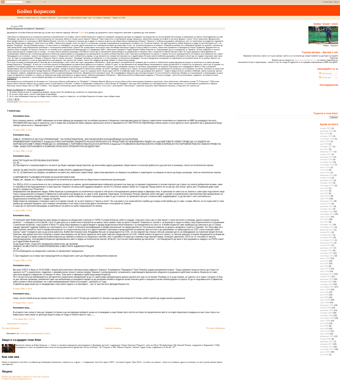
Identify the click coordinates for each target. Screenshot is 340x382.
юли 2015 (324, 188)
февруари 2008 (327, 336)
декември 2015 (326, 180)
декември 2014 (326, 206)
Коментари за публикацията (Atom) (35, 333)
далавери (34, 102)
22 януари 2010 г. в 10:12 (23, 303)
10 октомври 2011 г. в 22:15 (24, 319)
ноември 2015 (326, 183)
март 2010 (324, 271)
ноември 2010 (326, 250)
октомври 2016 (326, 162)
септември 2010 (327, 256)
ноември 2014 (326, 209)
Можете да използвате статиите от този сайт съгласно (25, 377)
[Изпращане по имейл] (8, 99)
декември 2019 (326, 131)
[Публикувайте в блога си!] (10, 99)
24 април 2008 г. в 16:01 (22, 289)
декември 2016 (326, 157)
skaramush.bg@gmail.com (305, 60)
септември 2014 (327, 214)
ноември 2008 (326, 313)
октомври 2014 (326, 211)
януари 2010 (325, 276)
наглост (47, 102)
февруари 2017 (327, 152)
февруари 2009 (327, 305)
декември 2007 (326, 341)
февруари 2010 (327, 274)
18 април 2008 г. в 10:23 (22, 130)
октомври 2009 (326, 284)
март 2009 (324, 302)
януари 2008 (325, 339)
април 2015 (325, 196)
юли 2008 (324, 323)
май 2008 (324, 328)
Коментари (326, 77)
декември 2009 (326, 279)
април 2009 (325, 300)
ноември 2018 (326, 136)
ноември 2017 (326, 146)
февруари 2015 (327, 201)
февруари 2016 (327, 175)
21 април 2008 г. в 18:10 (22, 211)
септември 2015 (327, 185)
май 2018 (324, 144)
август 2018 (325, 141)
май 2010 (324, 266)
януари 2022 (325, 128)
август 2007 (325, 352)
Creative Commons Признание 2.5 (16, 379)
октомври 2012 (326, 237)
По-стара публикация (215, 328)
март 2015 (324, 198)
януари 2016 (325, 178)
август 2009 (325, 289)
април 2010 (325, 269)
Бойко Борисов (36, 11)
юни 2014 (324, 222)
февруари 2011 (326, 243)
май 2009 (324, 297)
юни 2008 (324, 326)
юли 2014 (324, 219)
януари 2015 (325, 204)
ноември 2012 (326, 235)
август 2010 (325, 258)
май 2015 (324, 193)
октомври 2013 (326, 224)
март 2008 (324, 334)
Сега (81, 32)
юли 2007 (324, 354)
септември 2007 (327, 349)
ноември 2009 (326, 282)
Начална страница (113, 328)
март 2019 (324, 133)
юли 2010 (324, 261)
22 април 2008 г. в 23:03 (22, 260)
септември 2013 (327, 227)
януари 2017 (325, 154)
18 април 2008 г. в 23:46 (22, 151)
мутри (41, 102)
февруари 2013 (327, 230)
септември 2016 (327, 165)
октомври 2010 (326, 253)
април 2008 (325, 331)
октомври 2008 (326, 315)
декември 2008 (326, 310)
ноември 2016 (326, 159)
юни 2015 (324, 191)
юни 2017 (324, 149)
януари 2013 (325, 232)
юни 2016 (324, 170)
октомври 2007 (326, 347)
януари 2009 (325, 308)
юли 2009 (324, 292)
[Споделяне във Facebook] (15, 99)
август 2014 (325, 217)
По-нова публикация (11, 328)
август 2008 (325, 321)
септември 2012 (327, 240)
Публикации (326, 73)
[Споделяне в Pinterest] (18, 99)
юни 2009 (324, 295)
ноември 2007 (326, 344)
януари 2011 (325, 245)
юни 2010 (324, 263)
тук (48, 345)
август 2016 (325, 167)
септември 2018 (327, 139)
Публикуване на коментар (17, 324)
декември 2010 (326, 248)
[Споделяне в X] (13, 99)
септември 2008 (327, 318)
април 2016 (325, 172)
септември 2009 (327, 287)
